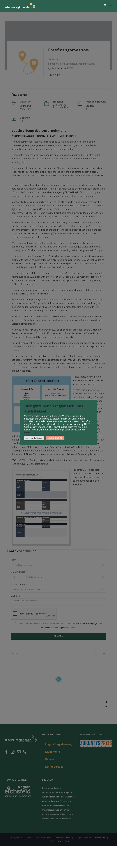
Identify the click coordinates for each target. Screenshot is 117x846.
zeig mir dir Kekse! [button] (34, 438)
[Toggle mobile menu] (110, 5)
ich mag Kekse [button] (55, 437)
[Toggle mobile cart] (104, 5)
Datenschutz (30, 432)
